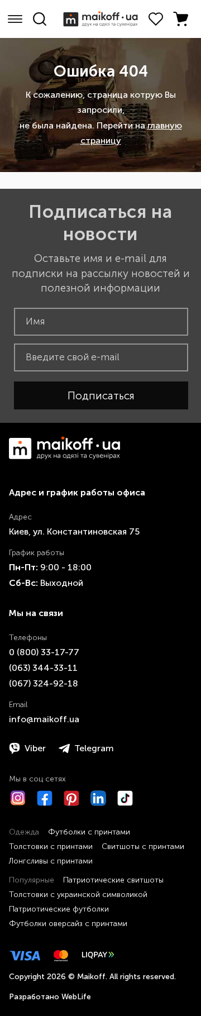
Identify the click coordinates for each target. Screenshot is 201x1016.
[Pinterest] (71, 798)
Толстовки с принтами (51, 846)
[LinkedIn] (98, 798)
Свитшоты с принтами (143, 846)
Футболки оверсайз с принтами (68, 923)
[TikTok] (125, 798)
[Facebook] (45, 798)
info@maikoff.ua (44, 719)
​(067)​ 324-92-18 (43, 683)
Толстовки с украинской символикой (78, 894)
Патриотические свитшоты (113, 880)
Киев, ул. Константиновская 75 (74, 531)
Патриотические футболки (59, 909)
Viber (35, 748)
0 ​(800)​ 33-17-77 (44, 652)
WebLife (76, 996)
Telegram (94, 748)
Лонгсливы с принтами (51, 861)
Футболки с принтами (89, 832)
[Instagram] (18, 798)
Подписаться (101, 395)
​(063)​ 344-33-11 (43, 667)
